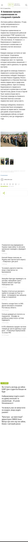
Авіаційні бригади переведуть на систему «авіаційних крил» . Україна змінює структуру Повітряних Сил (14, 282)
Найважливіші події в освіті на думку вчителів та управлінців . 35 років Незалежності (13, 399)
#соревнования (4, 175)
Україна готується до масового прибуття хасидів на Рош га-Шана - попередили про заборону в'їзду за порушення (14, 294)
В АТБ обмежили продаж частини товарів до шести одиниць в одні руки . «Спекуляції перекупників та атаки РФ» (14, 330)
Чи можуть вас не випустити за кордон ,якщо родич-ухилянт (13, 410)
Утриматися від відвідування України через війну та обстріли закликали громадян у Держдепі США (14, 248)
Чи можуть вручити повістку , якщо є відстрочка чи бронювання (12, 270)
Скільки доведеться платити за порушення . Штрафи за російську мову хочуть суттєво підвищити (13, 317)
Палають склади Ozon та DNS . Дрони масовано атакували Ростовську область (13, 306)
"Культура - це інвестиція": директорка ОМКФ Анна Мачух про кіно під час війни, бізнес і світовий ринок (14, 420)
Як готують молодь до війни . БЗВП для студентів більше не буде (14, 389)
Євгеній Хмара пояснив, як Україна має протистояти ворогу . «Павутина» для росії (13, 259)
